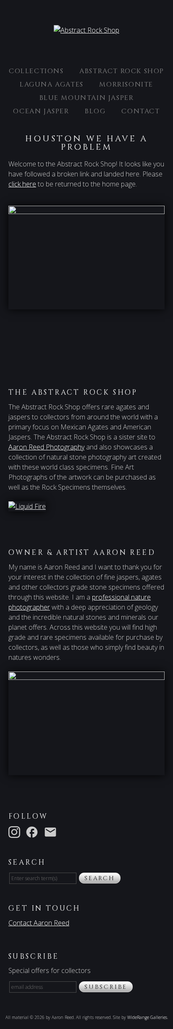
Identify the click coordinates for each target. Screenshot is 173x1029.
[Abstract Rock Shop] (86, 30)
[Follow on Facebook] (33, 831)
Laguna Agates (52, 84)
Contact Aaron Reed (38, 922)
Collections (36, 71)
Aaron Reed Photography (46, 447)
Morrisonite (126, 84)
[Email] (52, 831)
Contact (140, 111)
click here (22, 184)
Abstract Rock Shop (121, 71)
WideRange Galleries (147, 1017)
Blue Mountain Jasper (86, 97)
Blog (95, 111)
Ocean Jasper (41, 111)
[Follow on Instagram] (16, 831)
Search (99, 878)
